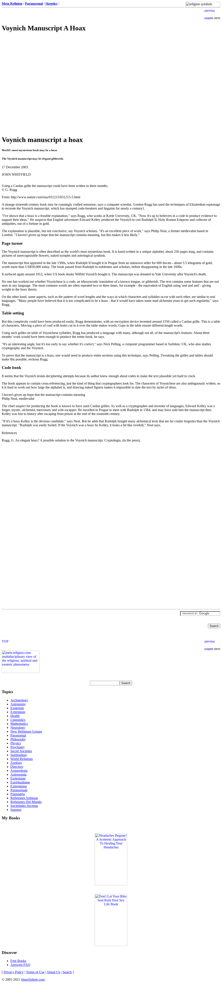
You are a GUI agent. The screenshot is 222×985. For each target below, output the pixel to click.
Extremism (17, 712)
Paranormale (19, 790)
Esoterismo (18, 778)
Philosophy (18, 739)
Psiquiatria (17, 794)
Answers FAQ (20, 965)
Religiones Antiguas (24, 798)
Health (15, 716)
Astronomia (18, 774)
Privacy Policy (14, 972)
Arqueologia (19, 770)
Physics (15, 743)
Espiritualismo (20, 782)
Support (15, 809)
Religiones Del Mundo (26, 802)
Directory (16, 766)
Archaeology (19, 700)
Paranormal (18, 735)
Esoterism (17, 708)
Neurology (17, 727)
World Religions (21, 759)
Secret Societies (21, 751)
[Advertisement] (111, 67)
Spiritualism (18, 755)
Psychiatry (17, 747)
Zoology (16, 763)
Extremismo (18, 786)
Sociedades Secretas (24, 806)
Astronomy (18, 704)
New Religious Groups (26, 731)
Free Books (18, 961)
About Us (53, 972)
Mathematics (19, 724)
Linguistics (17, 720)
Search (67, 972)
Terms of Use (35, 972)
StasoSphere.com (33, 979)
